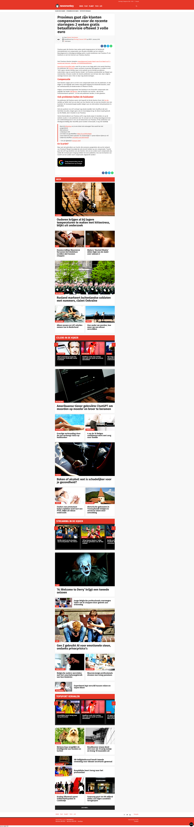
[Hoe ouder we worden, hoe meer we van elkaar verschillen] (100, 306)
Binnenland (90, 429)
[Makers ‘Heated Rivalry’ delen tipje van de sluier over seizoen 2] (100, 231)
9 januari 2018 (76, 141)
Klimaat (58, 215)
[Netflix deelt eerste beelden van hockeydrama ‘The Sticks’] (68, 526)
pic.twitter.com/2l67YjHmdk (80, 137)
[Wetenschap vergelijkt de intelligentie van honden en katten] (69, 728)
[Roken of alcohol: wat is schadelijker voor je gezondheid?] (85, 443)
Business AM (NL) (60, 821)
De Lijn (106, 100)
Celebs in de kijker (60, 11)
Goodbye (80, 821)
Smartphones (60, 669)
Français (137, 1)
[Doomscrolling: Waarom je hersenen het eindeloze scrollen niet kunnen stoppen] (69, 231)
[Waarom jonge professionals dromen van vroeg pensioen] (100, 654)
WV (58, 39)
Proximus (71, 68)
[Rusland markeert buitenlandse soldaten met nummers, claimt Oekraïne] (85, 261)
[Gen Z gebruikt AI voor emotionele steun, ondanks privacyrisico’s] (85, 609)
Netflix (59, 537)
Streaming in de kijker (72, 11)
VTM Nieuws (73, 91)
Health (88, 321)
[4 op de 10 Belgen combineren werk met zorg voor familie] (100, 415)
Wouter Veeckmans (72, 37)
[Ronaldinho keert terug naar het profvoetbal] (63, 767)
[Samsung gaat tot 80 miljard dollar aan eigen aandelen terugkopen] (100, 778)
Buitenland (59, 293)
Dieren (58, 743)
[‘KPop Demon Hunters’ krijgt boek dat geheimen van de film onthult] (93, 526)
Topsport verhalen (85, 11)
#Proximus (68, 126)
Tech (96, 6)
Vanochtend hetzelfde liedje (66, 66)
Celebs (109, 353)
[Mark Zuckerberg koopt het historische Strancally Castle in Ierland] (68, 342)
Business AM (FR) (71, 821)
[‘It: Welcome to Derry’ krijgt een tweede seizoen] (85, 553)
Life (101, 6)
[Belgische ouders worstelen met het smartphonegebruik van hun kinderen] (69, 654)
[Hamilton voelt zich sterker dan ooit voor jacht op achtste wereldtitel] (93, 342)
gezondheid (59, 429)
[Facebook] (124, 814)
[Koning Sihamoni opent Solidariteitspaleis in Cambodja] (69, 778)
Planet (91, 6)
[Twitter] (127, 814)
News (81, 6)
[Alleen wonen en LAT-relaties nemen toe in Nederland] (69, 306)
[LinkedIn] (130, 814)
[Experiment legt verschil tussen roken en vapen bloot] (63, 682)
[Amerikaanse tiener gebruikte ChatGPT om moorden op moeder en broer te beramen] (85, 370)
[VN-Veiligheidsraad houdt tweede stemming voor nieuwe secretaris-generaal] (63, 756)
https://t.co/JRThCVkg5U (84, 134)
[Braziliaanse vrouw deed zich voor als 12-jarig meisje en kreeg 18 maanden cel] (100, 728)
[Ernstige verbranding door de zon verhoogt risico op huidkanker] (69, 415)
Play (86, 6)
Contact (136, 821)
